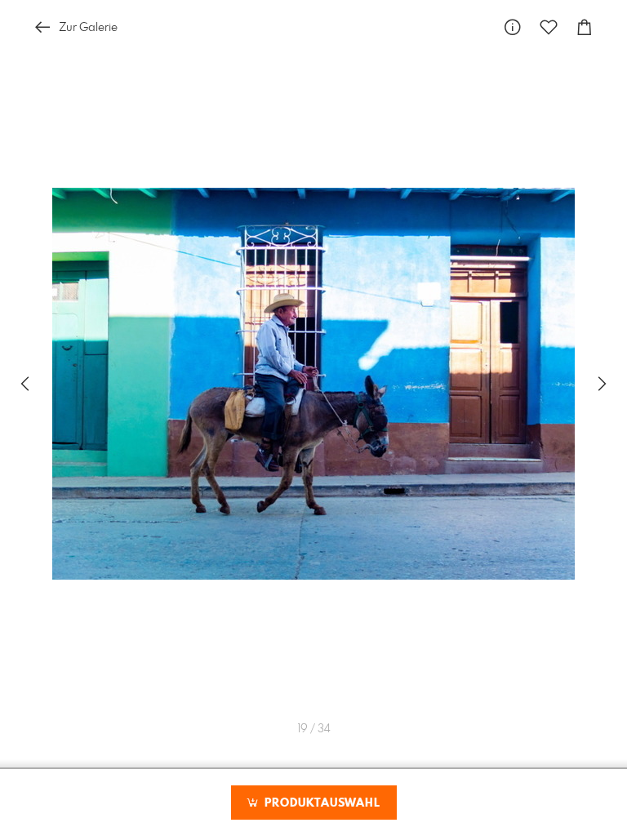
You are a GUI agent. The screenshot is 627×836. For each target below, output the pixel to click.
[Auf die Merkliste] (548, 27)
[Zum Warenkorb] (584, 27)
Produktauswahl (320, 803)
